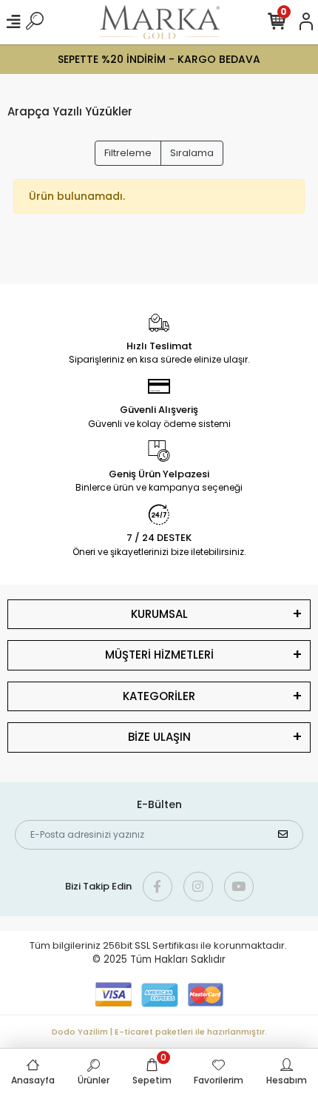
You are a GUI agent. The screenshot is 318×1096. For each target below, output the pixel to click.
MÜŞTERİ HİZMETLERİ (159, 654)
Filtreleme (128, 153)
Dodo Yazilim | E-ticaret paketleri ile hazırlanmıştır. (159, 1032)
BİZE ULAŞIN (159, 736)
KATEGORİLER (159, 696)
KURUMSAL (159, 614)
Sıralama (192, 153)
